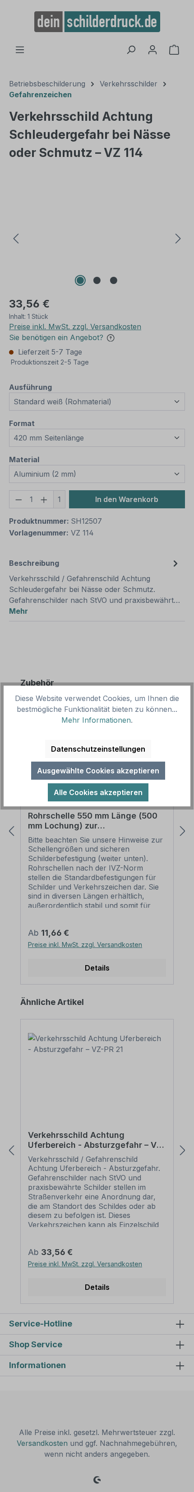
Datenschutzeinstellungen (98, 748)
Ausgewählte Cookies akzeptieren (98, 770)
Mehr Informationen (96, 720)
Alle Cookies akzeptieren (98, 792)
